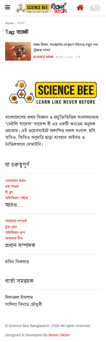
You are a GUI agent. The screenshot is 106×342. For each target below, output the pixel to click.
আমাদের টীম (13, 238)
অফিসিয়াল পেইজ (16, 198)
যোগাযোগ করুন (15, 180)
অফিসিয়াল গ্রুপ (15, 232)
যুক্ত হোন (11, 227)
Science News (43, 57)
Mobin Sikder (59, 335)
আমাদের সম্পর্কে (16, 221)
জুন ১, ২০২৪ (65, 57)
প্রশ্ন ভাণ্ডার (12, 186)
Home (9, 23)
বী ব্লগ (9, 192)
